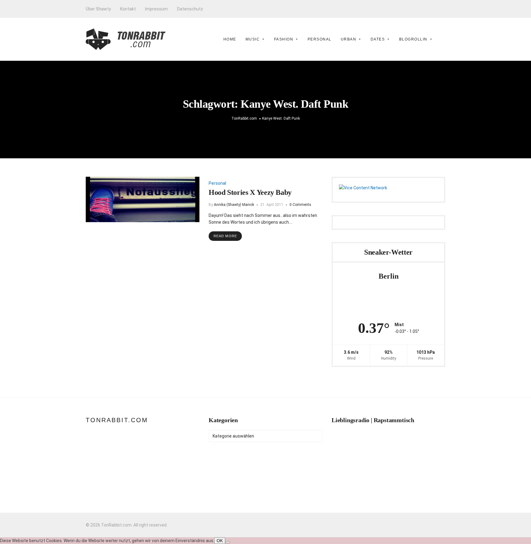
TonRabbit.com (117, 420)
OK (220, 540)
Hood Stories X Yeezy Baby (250, 192)
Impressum (156, 8)
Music (253, 39)
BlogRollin (413, 39)
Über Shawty (98, 8)
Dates (378, 39)
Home (229, 39)
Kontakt (128, 8)
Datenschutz (190, 8)
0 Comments (300, 205)
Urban (348, 39)
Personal (320, 39)
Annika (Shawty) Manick (234, 205)
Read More (225, 236)
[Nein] (227, 542)
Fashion (283, 39)
